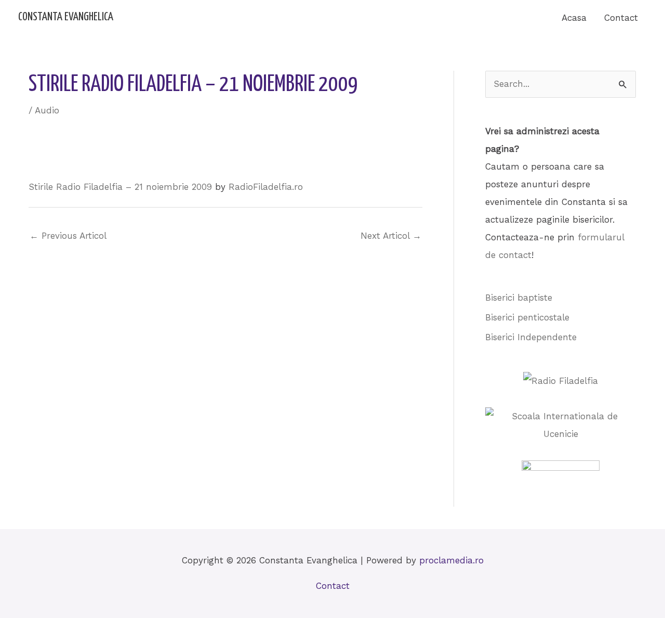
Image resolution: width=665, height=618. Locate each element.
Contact (621, 17)
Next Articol (391, 235)
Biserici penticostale (527, 317)
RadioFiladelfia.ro (266, 187)
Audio (47, 110)
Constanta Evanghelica (65, 17)
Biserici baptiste (518, 297)
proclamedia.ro (451, 560)
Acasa (574, 17)
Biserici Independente (531, 337)
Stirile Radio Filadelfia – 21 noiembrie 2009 (120, 187)
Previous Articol (68, 235)
